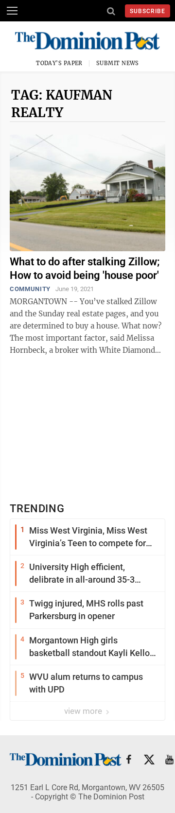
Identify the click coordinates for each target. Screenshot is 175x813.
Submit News (117, 63)
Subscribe (147, 11)
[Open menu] (12, 10)
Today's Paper (59, 63)
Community (30, 289)
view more (84, 711)
